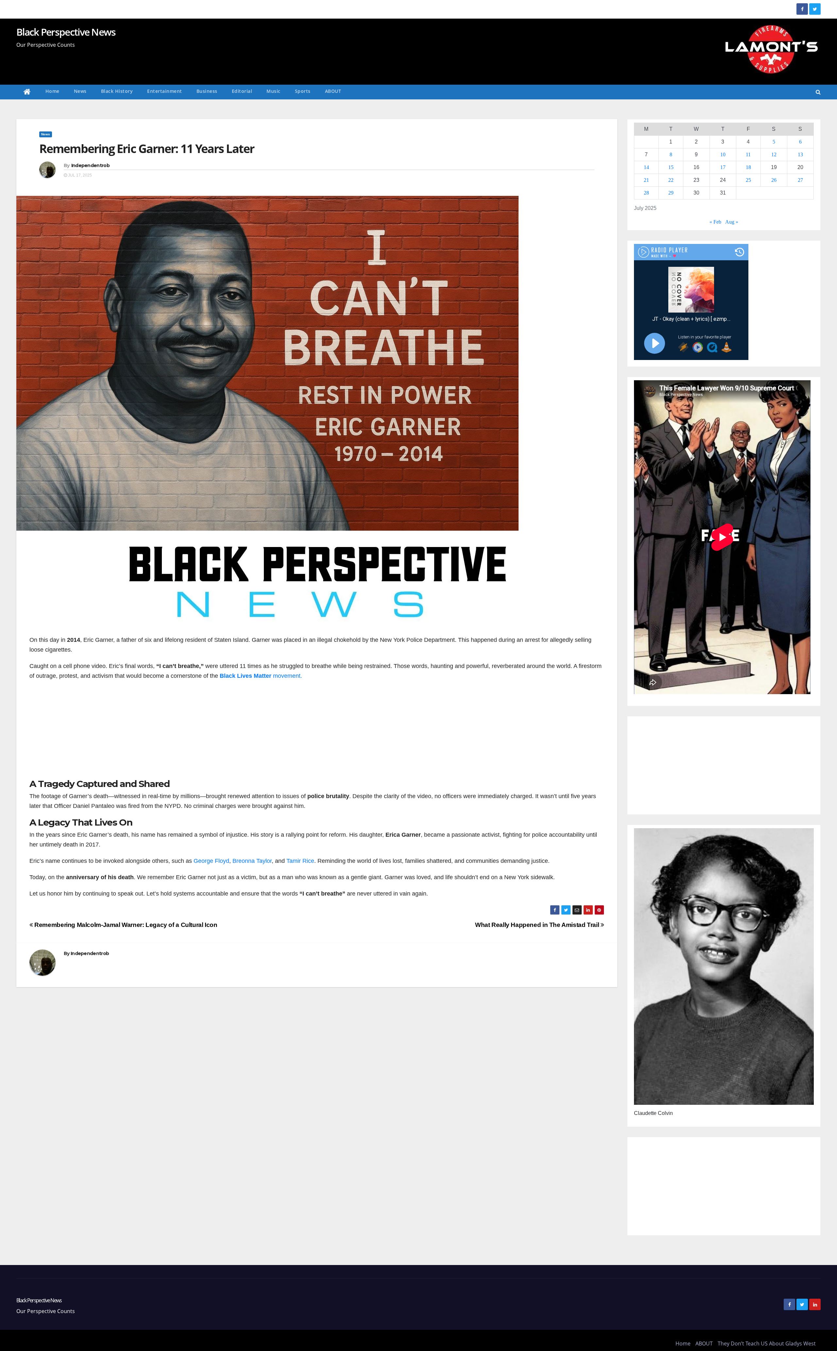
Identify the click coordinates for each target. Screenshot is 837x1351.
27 (800, 180)
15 (671, 167)
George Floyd (210, 861)
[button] (818, 92)
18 (748, 167)
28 (646, 193)
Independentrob (90, 165)
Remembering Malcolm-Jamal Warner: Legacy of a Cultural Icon (125, 924)
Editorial (242, 91)
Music (273, 91)
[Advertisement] (317, 733)
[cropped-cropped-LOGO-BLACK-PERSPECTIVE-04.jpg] (317, 586)
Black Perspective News (66, 32)
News (80, 91)
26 (774, 180)
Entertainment (164, 91)
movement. (261, 676)
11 (748, 154)
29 (671, 193)
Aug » (731, 222)
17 (723, 167)
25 (748, 180)
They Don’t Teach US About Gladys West (767, 1343)
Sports (303, 91)
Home (52, 91)
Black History (117, 91)
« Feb (715, 222)
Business (206, 91)
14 (646, 167)
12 (774, 154)
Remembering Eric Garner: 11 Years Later (146, 149)
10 (723, 154)
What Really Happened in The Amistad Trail (538, 924)
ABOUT (333, 91)
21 (646, 180)
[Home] (27, 92)
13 (800, 154)
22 (671, 180)
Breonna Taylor (252, 861)
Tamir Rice (300, 861)
